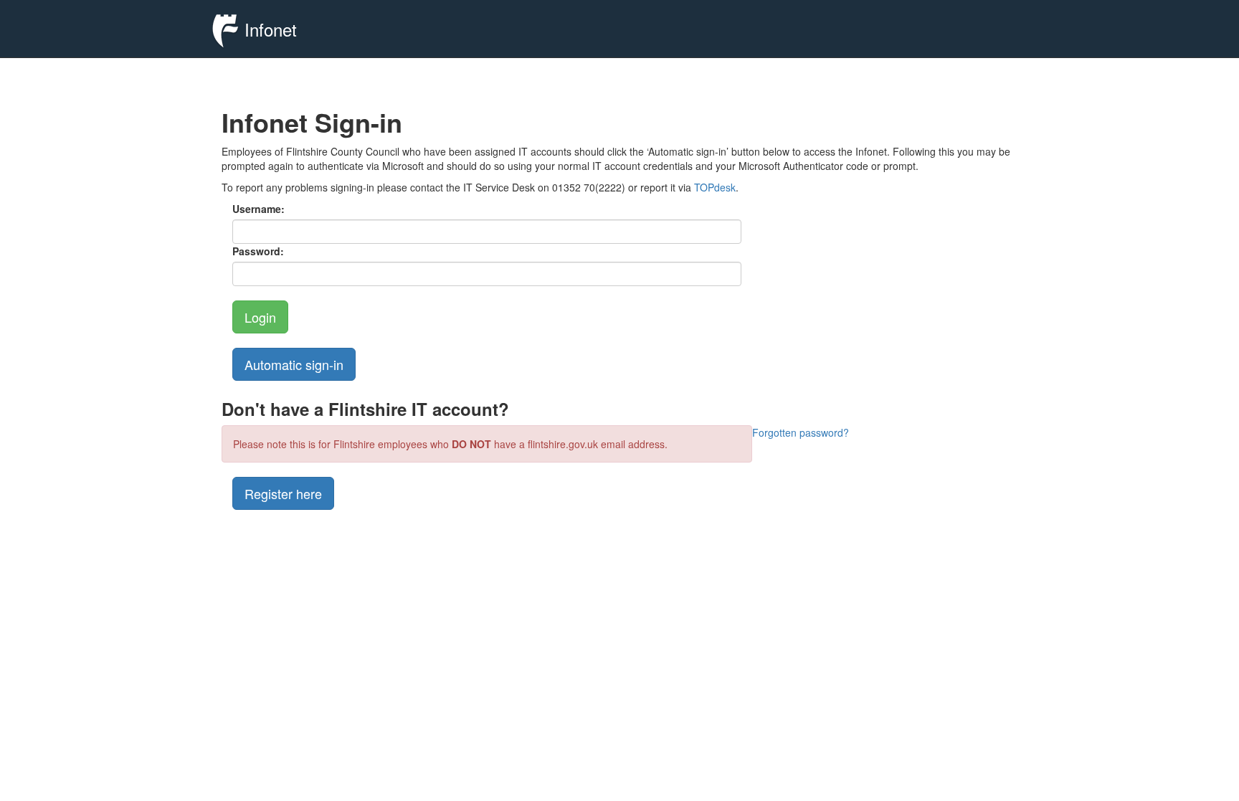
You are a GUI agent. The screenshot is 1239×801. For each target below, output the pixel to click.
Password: (258, 251)
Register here (283, 493)
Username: (258, 209)
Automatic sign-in (294, 364)
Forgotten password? (800, 432)
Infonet (268, 29)
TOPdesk (715, 187)
